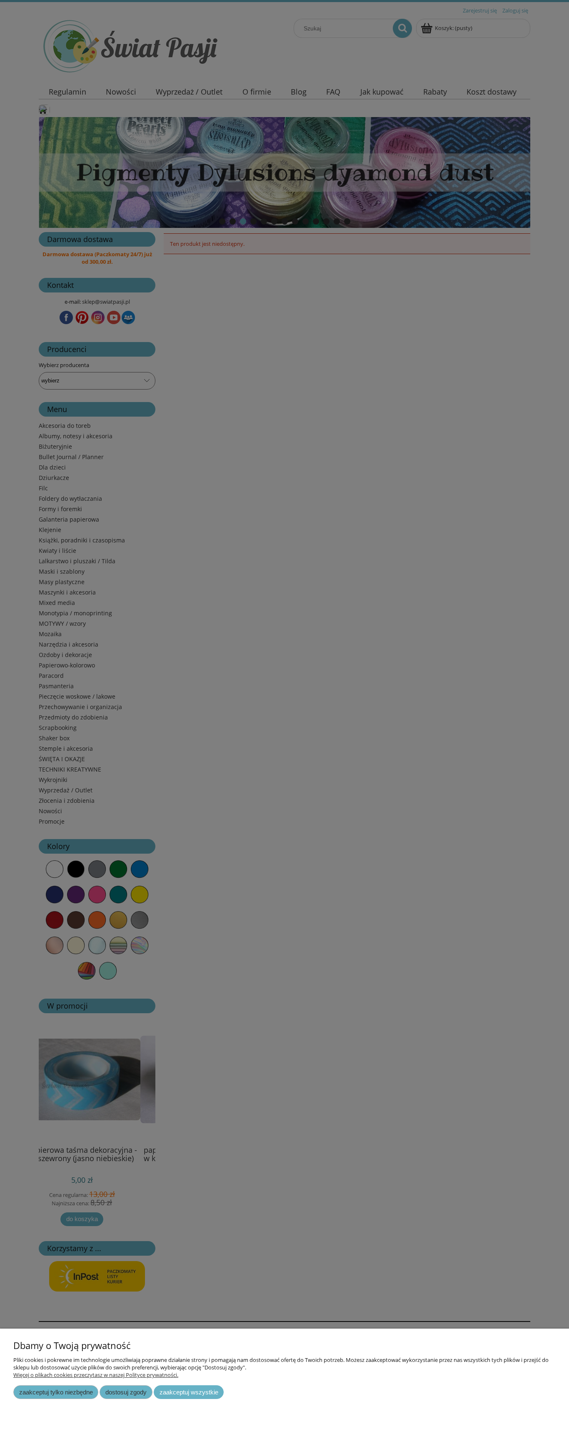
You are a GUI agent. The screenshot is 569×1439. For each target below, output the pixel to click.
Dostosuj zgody (126, 1392)
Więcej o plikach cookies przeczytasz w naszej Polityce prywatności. (95, 1375)
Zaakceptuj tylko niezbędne (56, 1392)
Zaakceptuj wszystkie (189, 1392)
